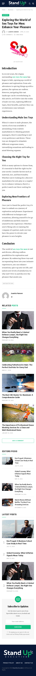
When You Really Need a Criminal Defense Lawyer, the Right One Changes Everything (15, 334)
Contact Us (29, 663)
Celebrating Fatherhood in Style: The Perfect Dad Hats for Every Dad (17, 366)
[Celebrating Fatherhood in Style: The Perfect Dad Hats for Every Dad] (18, 353)
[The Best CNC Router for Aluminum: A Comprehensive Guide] (18, 383)
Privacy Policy (19, 634)
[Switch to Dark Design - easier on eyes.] (29, 3)
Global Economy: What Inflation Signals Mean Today (23, 473)
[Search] (33, 3)
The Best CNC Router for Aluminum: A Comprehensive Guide (17, 396)
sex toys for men (8, 283)
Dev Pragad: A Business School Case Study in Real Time (24, 460)
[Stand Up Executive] (17, 3)
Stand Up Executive (18, 668)
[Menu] (3, 3)
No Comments (8, 34)
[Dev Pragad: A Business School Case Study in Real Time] (7, 461)
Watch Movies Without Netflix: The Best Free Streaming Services (23, 502)
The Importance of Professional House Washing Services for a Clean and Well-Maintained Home (18, 427)
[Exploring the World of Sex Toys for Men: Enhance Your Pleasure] (18, 49)
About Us (19, 663)
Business (5, 15)
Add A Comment (18, 440)
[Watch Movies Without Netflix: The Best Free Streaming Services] (7, 502)
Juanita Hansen (13, 32)
